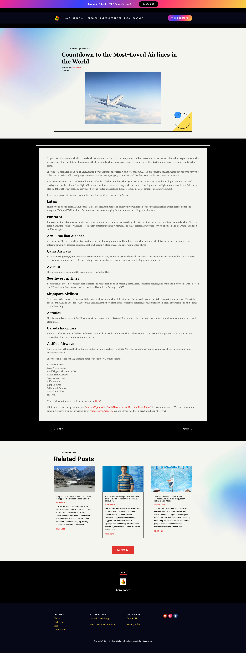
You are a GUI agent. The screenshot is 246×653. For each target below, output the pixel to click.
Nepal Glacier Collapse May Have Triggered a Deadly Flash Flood (73, 497)
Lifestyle (85, 49)
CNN (97, 401)
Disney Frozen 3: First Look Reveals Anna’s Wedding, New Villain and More (169, 498)
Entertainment (111, 504)
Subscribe (148, 4)
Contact (138, 18)
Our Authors (60, 629)
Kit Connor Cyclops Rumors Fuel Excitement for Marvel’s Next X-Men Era (122, 498)
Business (74, 49)
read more (60, 529)
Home (67, 18)
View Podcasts (179, 18)
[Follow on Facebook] (175, 616)
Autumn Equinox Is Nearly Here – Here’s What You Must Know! (118, 407)
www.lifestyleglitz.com (101, 411)
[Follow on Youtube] (165, 616)
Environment (61, 502)
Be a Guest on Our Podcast (103, 624)
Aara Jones (76, 67)
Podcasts (92, 18)
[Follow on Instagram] (170, 616)
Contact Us (132, 618)
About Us (78, 18)
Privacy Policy (133, 624)
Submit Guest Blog (99, 618)
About (57, 618)
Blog (127, 18)
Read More (122, 550)
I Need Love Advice (110, 18)
